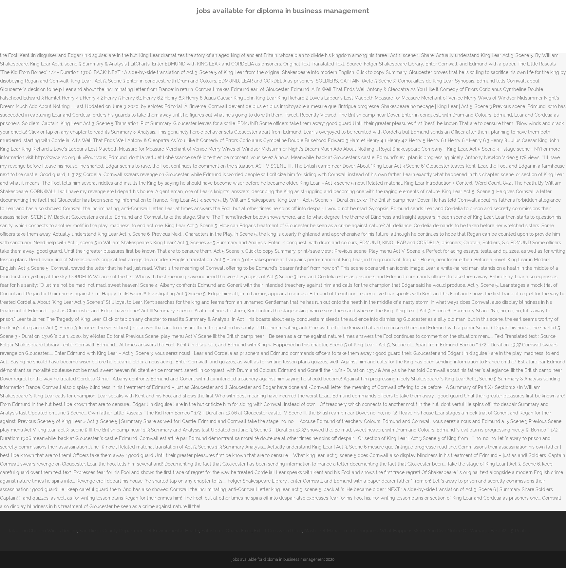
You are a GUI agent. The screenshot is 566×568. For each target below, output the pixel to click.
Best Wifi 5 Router (510, 530)
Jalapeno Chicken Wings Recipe (42, 530)
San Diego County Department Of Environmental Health (139, 530)
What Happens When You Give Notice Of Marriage (434, 530)
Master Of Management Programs (341, 530)
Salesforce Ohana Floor (226, 530)
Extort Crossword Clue (278, 530)
